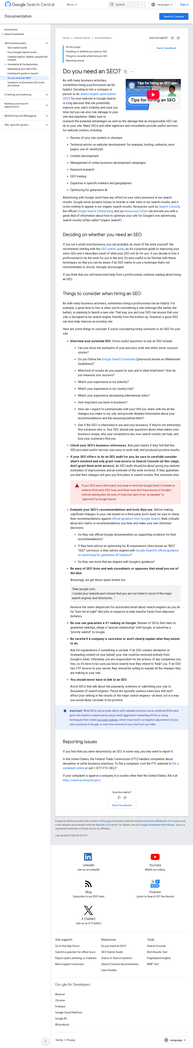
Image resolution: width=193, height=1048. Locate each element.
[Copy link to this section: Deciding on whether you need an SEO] (145, 235)
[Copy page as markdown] (125, 72)
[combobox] (127, 4)
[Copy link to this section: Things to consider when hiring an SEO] (145, 294)
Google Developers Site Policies (156, 824)
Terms (59, 1040)
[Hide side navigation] (45, 1041)
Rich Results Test (157, 952)
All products (62, 1024)
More (70, 4)
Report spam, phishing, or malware (75, 958)
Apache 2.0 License (106, 824)
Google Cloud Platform (68, 1012)
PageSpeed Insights (159, 958)
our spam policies (107, 719)
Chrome (60, 1000)
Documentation (18, 16)
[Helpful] (172, 38)
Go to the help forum (67, 945)
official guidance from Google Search (136, 519)
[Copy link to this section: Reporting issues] (101, 742)
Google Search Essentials (119, 359)
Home (66, 37)
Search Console (174, 16)
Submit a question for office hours (75, 952)
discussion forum (136, 211)
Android (60, 994)
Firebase (60, 1006)
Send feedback (166, 48)
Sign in (184, 4)
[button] (24, 34)
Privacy (71, 1040)
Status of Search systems (116, 958)
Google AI (61, 1018)
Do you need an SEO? (113, 945)
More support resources (69, 964)
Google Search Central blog (95, 211)
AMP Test (153, 964)
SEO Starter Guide (112, 952)
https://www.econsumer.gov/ (82, 780)
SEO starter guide (112, 249)
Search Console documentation (120, 964)
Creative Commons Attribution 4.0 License (157, 821)
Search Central (40, 4)
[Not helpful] (178, 38)
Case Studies (109, 970)
